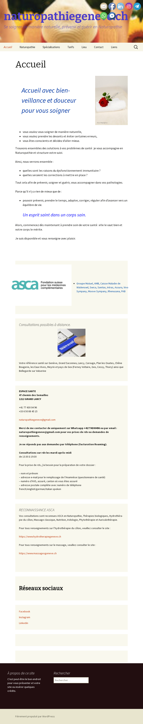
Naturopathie (27, 47)
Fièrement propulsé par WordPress (35, 716)
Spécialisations (51, 47)
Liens (114, 47)
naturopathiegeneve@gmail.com (37, 419)
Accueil (8, 47)
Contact (99, 47)
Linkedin (23, 623)
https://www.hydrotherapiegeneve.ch (40, 536)
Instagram (24, 617)
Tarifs (70, 47)
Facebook (24, 611)
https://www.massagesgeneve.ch (38, 553)
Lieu (84, 47)
